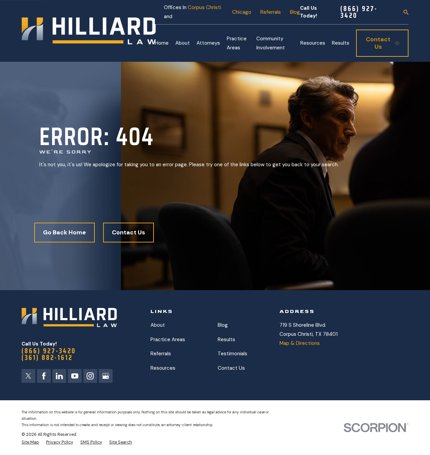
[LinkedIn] (59, 375)
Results (226, 339)
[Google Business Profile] (105, 375)
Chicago (241, 12)
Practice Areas (167, 339)
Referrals (270, 12)
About (157, 325)
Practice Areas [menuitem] (237, 43)
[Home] (89, 30)
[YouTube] (74, 375)
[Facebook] (43, 375)
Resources (162, 368)
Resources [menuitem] (312, 43)
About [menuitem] (182, 43)
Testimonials (232, 353)
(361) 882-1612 (47, 357)
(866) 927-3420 (359, 12)
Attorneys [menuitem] (208, 43)
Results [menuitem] (340, 43)
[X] (28, 375)
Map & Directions (300, 343)
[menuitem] (30, 442)
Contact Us (128, 232)
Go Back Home (64, 232)
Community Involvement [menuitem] (270, 43)
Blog (295, 12)
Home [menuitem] (162, 43)
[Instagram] (90, 375)
